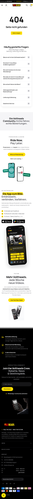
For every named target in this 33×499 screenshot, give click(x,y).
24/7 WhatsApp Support (10, 462)
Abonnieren (7, 389)
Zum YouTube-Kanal (16, 300)
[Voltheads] (9, 425)
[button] (2, 5)
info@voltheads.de (9, 465)
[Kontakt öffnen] (3, 495)
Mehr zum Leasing (15, 159)
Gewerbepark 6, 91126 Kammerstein (13, 457)
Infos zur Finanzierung (16, 154)
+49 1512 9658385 (8, 460)
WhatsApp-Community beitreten (17, 393)
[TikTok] (14, 483)
